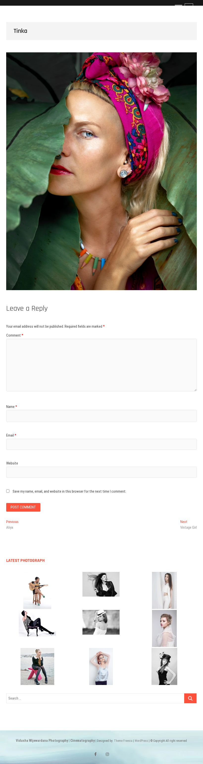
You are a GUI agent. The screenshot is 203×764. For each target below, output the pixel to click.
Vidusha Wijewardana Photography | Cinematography (55, 741)
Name (11, 406)
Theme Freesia (123, 741)
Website (12, 463)
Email (11, 435)
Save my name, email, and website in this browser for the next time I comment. (69, 491)
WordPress (141, 741)
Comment (14, 335)
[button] (37, 590)
